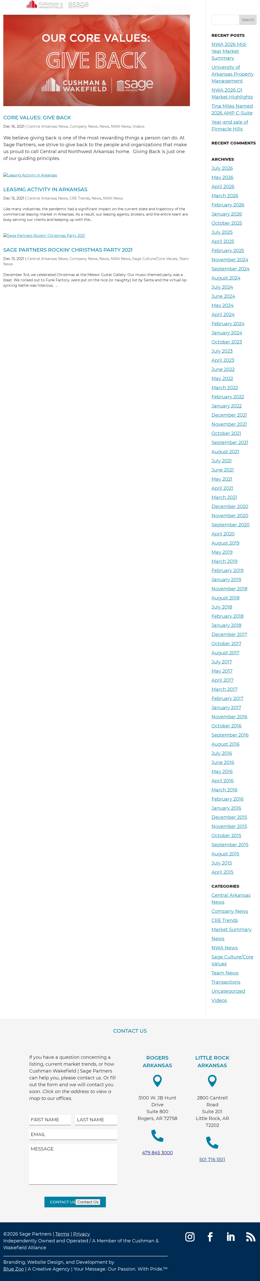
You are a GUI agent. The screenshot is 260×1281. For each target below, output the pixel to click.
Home (108, 4)
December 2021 (229, 415)
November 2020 (230, 515)
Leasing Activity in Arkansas (45, 189)
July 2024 (222, 287)
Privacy (81, 1234)
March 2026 (225, 196)
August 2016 (225, 744)
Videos (138, 126)
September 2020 (231, 525)
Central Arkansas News (47, 126)
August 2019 (225, 543)
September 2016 (230, 735)
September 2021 (230, 442)
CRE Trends (80, 198)
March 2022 (225, 388)
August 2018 (225, 598)
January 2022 (227, 406)
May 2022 (222, 378)
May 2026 (222, 177)
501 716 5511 (212, 1159)
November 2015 (229, 826)
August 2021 (225, 452)
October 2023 (227, 342)
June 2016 (223, 762)
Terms (62, 1234)
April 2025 (223, 241)
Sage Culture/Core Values (154, 258)
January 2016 (226, 808)
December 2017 (229, 634)
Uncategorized (228, 991)
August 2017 (225, 653)
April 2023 (223, 360)
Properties (159, 4)
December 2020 (230, 506)
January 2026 (227, 214)
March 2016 (224, 790)
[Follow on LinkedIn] (230, 1237)
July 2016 (222, 753)
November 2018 (229, 589)
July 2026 (222, 168)
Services (128, 4)
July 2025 (222, 232)
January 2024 (227, 333)
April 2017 (223, 680)
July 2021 (222, 461)
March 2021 (224, 497)
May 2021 (222, 479)
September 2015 (230, 845)
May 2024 (223, 305)
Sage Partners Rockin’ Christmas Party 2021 (68, 250)
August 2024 (226, 278)
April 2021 (222, 488)
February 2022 (228, 397)
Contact (139, 14)
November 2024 (230, 260)
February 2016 (227, 799)
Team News (225, 973)
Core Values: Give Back (37, 118)
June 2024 (223, 296)
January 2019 (226, 579)
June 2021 (223, 470)
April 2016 (223, 781)
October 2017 (226, 643)
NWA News (121, 126)
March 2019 (224, 561)
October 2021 (226, 433)
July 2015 (222, 863)
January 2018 (226, 625)
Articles (111, 14)
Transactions (226, 982)
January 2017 (226, 707)
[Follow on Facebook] (210, 1237)
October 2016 (226, 726)
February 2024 (228, 324)
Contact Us (62, 1202)
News (104, 126)
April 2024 (223, 314)
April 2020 (223, 534)
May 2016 (222, 771)
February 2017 (227, 698)
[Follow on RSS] (251, 1237)
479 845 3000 (157, 1153)
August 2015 (225, 854)
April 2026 (223, 186)
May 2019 (222, 552)
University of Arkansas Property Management (233, 74)
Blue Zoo (13, 1269)
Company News (84, 126)
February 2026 (228, 205)
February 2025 (228, 250)
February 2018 (227, 616)
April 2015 (222, 872)
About (183, 4)
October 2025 (227, 223)
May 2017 (222, 671)
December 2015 (229, 817)
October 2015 (226, 835)
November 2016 (229, 717)
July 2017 (222, 662)
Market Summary (232, 929)
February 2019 (227, 570)
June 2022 (223, 369)
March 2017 (224, 689)
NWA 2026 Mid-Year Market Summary (229, 51)
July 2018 (222, 607)
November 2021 (229, 424)
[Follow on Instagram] (190, 1237)
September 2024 (231, 269)
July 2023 (222, 351)
